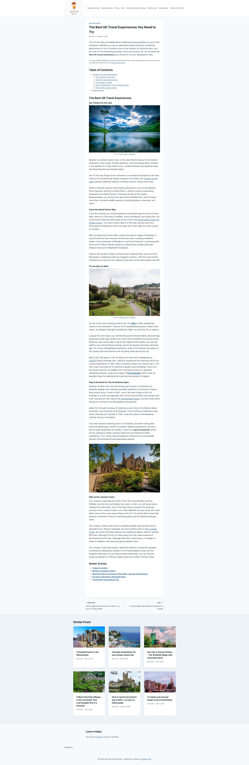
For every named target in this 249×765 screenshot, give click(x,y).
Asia (122, 8)
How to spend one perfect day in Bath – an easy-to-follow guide (103, 606)
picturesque (143, 220)
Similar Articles (98, 90)
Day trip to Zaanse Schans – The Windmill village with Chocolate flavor (159, 655)
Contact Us (68, 747)
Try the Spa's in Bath (104, 83)
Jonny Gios (123, 154)
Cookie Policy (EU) (177, 8)
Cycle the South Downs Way (107, 80)
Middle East (152, 8)
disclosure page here (118, 63)
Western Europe (93, 8)
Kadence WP (146, 759)
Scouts (93, 36)
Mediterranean (107, 8)
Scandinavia (163, 8)
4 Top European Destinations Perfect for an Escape (146, 606)
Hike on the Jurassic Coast (106, 88)
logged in (99, 737)
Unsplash (132, 154)
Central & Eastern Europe (136, 8)
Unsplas (132, 317)
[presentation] (89, 636)
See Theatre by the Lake (105, 77)
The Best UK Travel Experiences (104, 75)
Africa (117, 8)
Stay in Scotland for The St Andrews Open (112, 85)
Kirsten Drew (123, 317)
